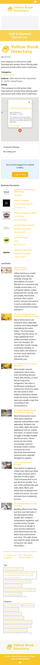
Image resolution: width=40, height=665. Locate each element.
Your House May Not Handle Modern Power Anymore (25, 411)
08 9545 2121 (20, 244)
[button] (20, 131)
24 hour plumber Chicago (12, 586)
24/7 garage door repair (12, 594)
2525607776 (19, 207)
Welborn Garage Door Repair (25, 213)
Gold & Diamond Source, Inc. (20, 108)
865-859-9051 (20, 232)
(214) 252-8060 (20, 220)
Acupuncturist (28, 605)
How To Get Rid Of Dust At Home (23, 464)
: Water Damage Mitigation (13, 569)
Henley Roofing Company (24, 225)
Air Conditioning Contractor (13, 618)
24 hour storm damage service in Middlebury (19, 590)
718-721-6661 (20, 257)
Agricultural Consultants (12, 613)
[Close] (29, 102)
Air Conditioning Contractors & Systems (17, 622)
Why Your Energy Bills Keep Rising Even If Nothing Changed (26, 315)
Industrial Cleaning (22, 253)
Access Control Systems (12, 605)
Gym (16, 241)
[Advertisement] (20, 23)
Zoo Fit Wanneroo (21, 238)
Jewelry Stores (7, 75)
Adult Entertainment (11, 609)
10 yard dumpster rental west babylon (17, 581)
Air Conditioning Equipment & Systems (17, 626)
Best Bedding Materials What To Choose (25, 505)
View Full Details (14, 125)
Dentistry (18, 195)
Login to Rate (20, 174)
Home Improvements (23, 204)
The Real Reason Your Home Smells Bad (25, 365)
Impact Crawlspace (21, 201)
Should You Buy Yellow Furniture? (21, 269)
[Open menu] (36, 2)
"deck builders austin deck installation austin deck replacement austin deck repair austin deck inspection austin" (19, 575)
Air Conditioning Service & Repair (15, 630)
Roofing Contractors (22, 229)
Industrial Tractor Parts (23, 250)
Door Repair (19, 216)
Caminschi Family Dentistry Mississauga (24, 191)
